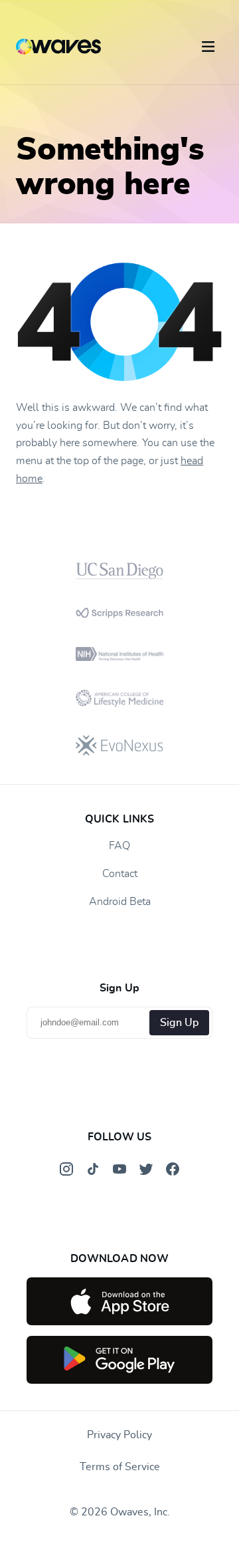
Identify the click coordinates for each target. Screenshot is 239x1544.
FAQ (119, 845)
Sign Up (179, 1022)
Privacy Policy (119, 1435)
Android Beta (120, 901)
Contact (119, 873)
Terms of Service (120, 1467)
